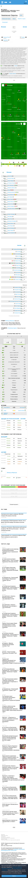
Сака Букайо (18, 272)
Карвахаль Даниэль (11, 187)
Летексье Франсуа (10, 320)
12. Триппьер (6, 158)
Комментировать (14, 504)
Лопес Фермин (10, 225)
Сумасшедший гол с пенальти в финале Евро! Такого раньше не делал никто (13, 536)
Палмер (23, 37)
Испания (3, 27)
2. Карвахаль (9, 109)
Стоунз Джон (18, 253)
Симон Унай (10, 176)
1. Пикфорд (24, 138)
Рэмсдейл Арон (17, 289)
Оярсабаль (5, 40)
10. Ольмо (19, 100)
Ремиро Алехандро (11, 214)
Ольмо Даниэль (11, 194)
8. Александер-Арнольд (13, 158)
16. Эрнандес (14, 107)
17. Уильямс (19, 92)
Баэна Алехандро (11, 228)
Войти (25, 3)
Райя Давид (10, 216)
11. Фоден (8, 139)
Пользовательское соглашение (7, 838)
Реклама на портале (5, 837)
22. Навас (12, 118)
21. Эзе (25, 158)
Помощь (3, 834)
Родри (9, 190)
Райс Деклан (18, 274)
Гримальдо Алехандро (12, 221)
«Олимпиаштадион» (12, 328)
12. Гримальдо (17, 118)
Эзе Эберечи (18, 305)
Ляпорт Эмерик (10, 180)
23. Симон (3, 99)
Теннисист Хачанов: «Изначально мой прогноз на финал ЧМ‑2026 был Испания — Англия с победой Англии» (13, 528)
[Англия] (24, 124)
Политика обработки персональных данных (10, 839)
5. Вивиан (23, 118)
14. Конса (25, 157)
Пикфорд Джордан (16, 249)
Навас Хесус (10, 218)
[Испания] (3, 85)
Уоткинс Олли (17, 279)
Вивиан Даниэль (11, 223)
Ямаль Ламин (10, 199)
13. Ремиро (3, 118)
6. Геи (18, 141)
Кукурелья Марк (11, 178)
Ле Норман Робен (11, 183)
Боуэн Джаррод (17, 308)
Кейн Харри (18, 277)
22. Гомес (16, 157)
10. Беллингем (9, 146)
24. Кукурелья (9, 89)
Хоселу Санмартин (11, 232)
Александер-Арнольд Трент (15, 301)
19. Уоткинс (17, 154)
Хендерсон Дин (17, 287)
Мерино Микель (11, 201)
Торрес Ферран (10, 230)
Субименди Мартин (11, 192)
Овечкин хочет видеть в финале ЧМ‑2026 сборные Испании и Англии (12, 514)
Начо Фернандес (11, 185)
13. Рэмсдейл (11, 157)
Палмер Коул (17, 263)
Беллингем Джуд (17, 270)
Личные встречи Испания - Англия (13, 418)
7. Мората (24, 100)
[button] (9, 15)
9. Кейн (3, 139)
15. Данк (20, 157)
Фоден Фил (18, 265)
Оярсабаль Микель (11, 208)
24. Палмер (24, 154)
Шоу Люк (18, 256)
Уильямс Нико (6, 37)
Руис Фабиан (10, 197)
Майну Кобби (17, 260)
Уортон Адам (17, 303)
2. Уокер (18, 128)
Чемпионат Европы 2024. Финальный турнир (10, 11)
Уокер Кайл (18, 258)
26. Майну (14, 132)
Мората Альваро (11, 206)
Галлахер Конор (17, 312)
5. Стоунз (19, 136)
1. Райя (8, 118)
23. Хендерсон (5, 157)
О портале (3, 836)
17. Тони (11, 154)
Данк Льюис (18, 294)
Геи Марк (18, 251)
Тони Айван (18, 267)
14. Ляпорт (9, 96)
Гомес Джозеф (17, 292)
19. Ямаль (19, 109)
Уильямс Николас (12, 73)
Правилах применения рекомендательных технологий (13, 850)
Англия (25, 27)
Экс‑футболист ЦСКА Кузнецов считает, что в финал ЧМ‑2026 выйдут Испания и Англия (13, 521)
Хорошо (14, 876)
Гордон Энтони (17, 310)
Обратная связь (4, 835)
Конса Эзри (18, 296)
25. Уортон (21, 158)
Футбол (4, 9)
